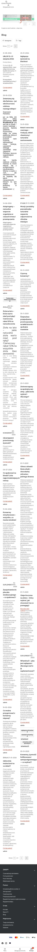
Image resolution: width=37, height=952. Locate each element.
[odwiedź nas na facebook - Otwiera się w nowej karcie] (2, 943)
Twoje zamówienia (8, 922)
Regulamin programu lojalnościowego (14, 899)
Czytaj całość (7, 87)
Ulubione (5, 927)
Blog (4, 914)
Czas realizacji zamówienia (10, 873)
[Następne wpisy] (21, 858)
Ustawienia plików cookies (11, 889)
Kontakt (5, 909)
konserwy (7, 433)
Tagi (19, 40)
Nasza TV (5, 912)
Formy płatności (8, 876)
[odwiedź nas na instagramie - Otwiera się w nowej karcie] (6, 943)
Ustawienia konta (8, 925)
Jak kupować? (7, 891)
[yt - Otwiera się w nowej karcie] (10, 943)
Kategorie (8, 40)
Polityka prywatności (9, 896)
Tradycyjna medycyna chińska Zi (10, 299)
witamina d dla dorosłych (27, 742)
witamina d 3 (25, 746)
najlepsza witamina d (27, 731)
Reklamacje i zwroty (9, 881)
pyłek (22, 203)
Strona (4, 46)
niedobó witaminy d (27, 735)
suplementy (8, 585)
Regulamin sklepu (8, 901)
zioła (5, 307)
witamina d (24, 739)
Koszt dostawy (7, 878)
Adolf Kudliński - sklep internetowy (12, 28)
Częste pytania (7, 894)
